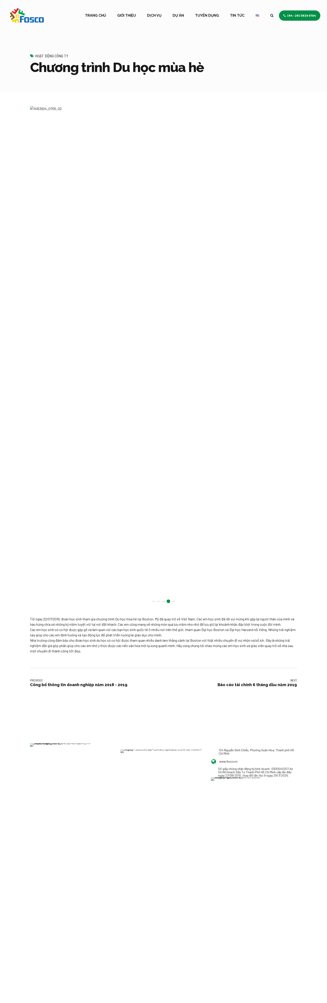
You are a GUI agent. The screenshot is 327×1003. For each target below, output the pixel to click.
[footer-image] (236, 787)
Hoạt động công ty (51, 55)
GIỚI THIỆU (126, 15)
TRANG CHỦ (95, 15)
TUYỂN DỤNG (207, 15)
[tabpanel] (163, 356)
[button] (39, 357)
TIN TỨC (237, 15)
